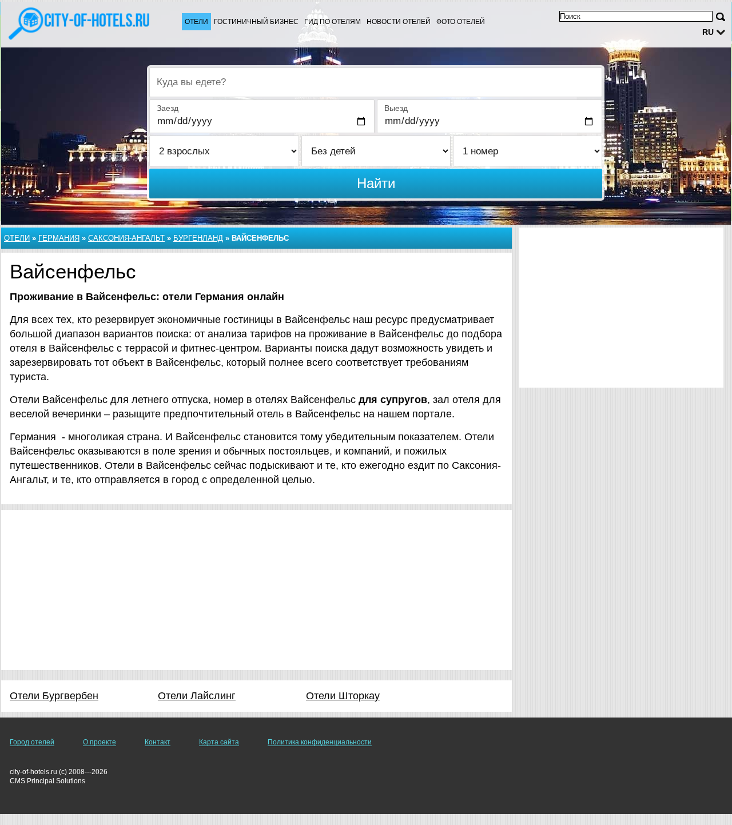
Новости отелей (399, 22)
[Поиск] (720, 17)
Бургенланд (198, 238)
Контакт (157, 742)
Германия (58, 238)
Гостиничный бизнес (256, 22)
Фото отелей (460, 22)
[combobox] (376, 82)
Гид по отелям (332, 22)
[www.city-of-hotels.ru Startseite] (80, 23)
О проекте (99, 742)
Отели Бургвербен (54, 696)
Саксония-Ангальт (126, 238)
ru (708, 32)
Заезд (167, 108)
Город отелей (32, 742)
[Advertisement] (256, 590)
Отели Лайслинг (197, 696)
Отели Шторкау (343, 696)
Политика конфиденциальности (320, 742)
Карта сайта (219, 742)
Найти (376, 183)
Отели (196, 22)
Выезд (396, 108)
